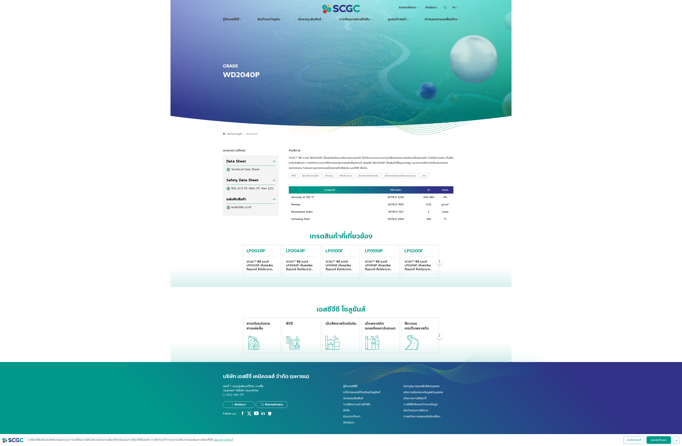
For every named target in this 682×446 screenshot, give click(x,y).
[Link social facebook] (242, 414)
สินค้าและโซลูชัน (268, 19)
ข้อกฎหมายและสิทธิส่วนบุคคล (421, 386)
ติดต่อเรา (431, 7)
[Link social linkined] (263, 414)
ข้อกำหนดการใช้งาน (415, 410)
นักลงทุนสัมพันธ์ (309, 19)
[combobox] (454, 7)
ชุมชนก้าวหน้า (397, 19)
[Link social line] (269, 415)
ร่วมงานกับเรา (407, 7)
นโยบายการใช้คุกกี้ (414, 398)
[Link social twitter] (249, 415)
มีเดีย (346, 410)
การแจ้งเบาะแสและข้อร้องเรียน (421, 416)
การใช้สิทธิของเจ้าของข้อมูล (420, 404)
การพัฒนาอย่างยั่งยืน (354, 19)
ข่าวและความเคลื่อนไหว (441, 19)
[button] (439, 261)
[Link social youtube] (256, 414)
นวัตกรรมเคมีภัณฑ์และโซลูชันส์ (361, 392)
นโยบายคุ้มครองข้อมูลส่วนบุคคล (423, 392)
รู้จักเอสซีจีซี (231, 19)
